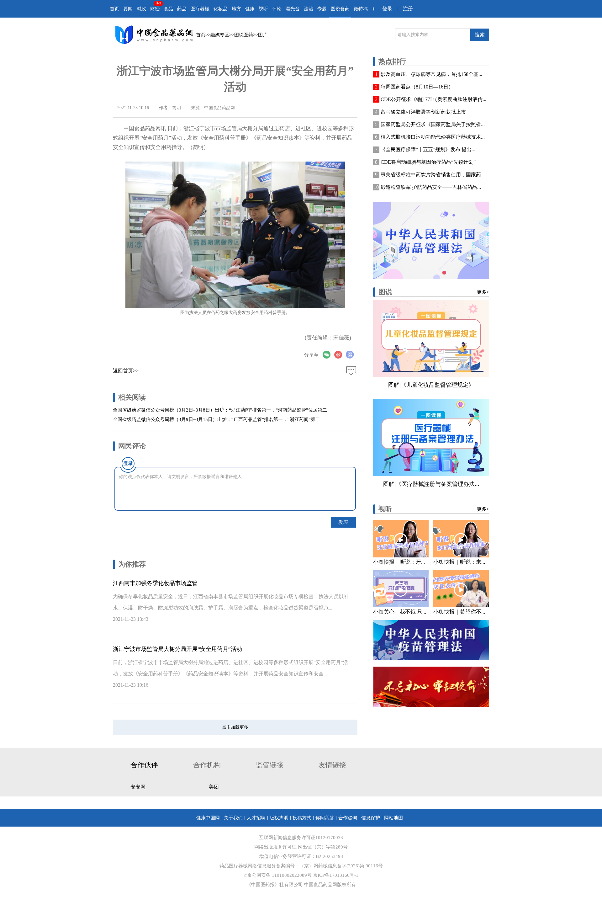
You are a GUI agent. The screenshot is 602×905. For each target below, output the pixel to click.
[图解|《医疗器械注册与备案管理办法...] (431, 437)
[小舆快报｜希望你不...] (461, 588)
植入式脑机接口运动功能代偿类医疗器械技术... (433, 137)
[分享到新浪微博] (340, 354)
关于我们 (233, 817)
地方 (236, 8)
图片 (262, 34)
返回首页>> (126, 370)
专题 (322, 8)
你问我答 (324, 817)
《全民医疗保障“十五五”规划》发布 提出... (428, 149)
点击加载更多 (235, 727)
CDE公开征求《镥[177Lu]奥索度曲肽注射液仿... (433, 99)
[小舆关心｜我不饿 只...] (401, 588)
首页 (114, 8)
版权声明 (279, 817)
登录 (387, 8)
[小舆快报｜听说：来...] (461, 538)
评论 (277, 8)
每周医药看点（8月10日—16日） (417, 86)
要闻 (128, 8)
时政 (141, 8)
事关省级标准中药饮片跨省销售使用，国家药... (433, 174)
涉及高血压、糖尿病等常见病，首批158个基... (431, 74)
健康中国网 (208, 817)
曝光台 (293, 8)
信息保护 (370, 817)
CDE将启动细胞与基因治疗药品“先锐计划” (428, 162)
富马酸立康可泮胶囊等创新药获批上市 (423, 111)
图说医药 (243, 34)
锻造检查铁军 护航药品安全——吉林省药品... (431, 187)
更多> (483, 292)
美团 (214, 787)
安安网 (137, 787)
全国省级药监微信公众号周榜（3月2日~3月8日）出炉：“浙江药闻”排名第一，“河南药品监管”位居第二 (220, 410)
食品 (168, 8)
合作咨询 (347, 817)
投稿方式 (302, 817)
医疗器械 (200, 8)
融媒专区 (219, 34)
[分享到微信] (328, 354)
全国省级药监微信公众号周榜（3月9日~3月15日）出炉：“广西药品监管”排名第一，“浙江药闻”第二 (216, 419)
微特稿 (361, 8)
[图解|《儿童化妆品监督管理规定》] (431, 338)
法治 (308, 8)
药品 (182, 8)
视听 (263, 8)
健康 (250, 8)
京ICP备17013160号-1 (335, 875)
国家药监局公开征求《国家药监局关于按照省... (433, 124)
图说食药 (340, 8)
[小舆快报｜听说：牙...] (401, 538)
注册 (408, 8)
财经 (155, 8)
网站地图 (393, 817)
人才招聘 (256, 817)
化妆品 (221, 8)
